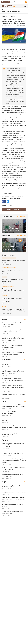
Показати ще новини (14, 209)
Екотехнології (17, 10)
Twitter (17, 198)
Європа (13, 16)
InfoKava (8, 6)
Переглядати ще (21, 216)
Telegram (10, 198)
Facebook (4, 198)
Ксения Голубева (21, 25)
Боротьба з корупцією (13, 11)
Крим (3, 11)
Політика (4, 16)
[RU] (11, 2)
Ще (25, 319)
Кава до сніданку (7, 10)
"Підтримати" (5, 2)
